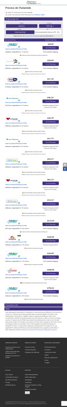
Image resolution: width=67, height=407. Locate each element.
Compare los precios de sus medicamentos (12, 348)
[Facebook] (7, 406)
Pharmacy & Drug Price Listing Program (33, 385)
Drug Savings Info (12, 19)
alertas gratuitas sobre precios (31, 36)
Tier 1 (19, 235)
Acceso (46, 360)
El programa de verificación (32, 352)
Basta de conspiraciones (51, 357)
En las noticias (9, 374)
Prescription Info (11, 305)
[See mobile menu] (6, 2)
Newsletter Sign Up (10, 385)
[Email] (65, 165)
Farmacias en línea (30, 347)
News (7, 309)
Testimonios (28, 382)
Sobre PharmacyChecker (31, 374)
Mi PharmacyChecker (50, 347)
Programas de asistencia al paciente (12, 356)
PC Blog (7, 382)
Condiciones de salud (50, 352)
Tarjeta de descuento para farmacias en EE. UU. (12, 352)
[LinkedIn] (10, 406)
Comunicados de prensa (11, 377)
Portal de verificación (30, 349)
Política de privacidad (30, 389)
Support (47, 355)
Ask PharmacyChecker (11, 380)
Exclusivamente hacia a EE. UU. (47, 32)
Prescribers (47, 349)
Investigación (28, 380)
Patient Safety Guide (30, 377)
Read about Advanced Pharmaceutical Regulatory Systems (39, 330)
